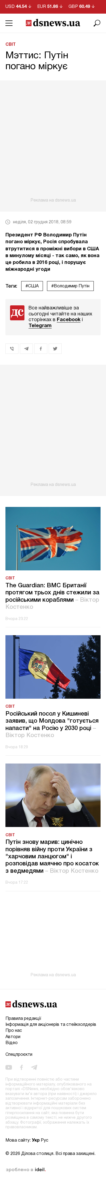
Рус (44, 1140)
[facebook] (21, 1067)
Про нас (13, 1031)
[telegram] (34, 1067)
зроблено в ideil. (25, 1170)
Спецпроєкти (18, 1055)
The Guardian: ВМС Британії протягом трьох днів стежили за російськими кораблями (52, 596)
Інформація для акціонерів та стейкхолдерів (50, 1025)
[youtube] (8, 1067)
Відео (11, 1043)
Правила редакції (23, 1019)
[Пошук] (97, 23)
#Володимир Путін (70, 286)
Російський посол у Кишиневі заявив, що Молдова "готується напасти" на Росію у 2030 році (52, 724)
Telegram (40, 326)
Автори (12, 1037)
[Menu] (9, 23)
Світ (10, 45)
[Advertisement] (53, 142)
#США (32, 286)
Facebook (68, 320)
